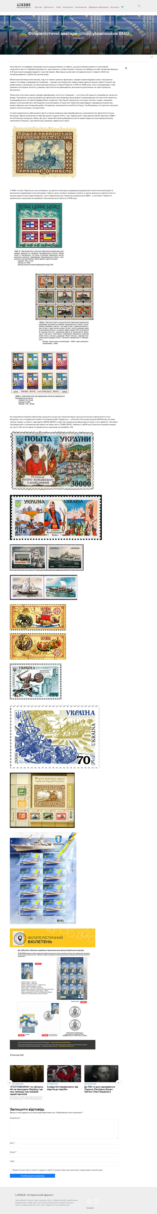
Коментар (15, 1118)
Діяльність (49, 7)
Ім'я (12, 1143)
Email (13, 1152)
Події (58, 7)
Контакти (114, 7)
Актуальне (68, 7)
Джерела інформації (98, 7)
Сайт (12, 1161)
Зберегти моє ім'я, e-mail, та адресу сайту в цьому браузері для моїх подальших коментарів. (57, 1170)
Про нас (38, 7)
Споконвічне (81, 7)
